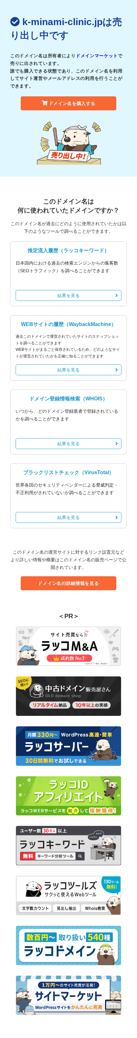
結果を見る (68, 295)
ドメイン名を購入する (72, 103)
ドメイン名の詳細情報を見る (68, 583)
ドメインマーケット (97, 55)
